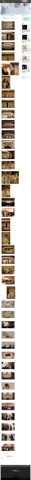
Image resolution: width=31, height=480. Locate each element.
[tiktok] (26, 466)
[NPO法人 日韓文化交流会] (3, 1)
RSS (27, 466)
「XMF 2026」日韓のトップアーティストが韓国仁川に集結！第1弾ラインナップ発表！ (26, 40)
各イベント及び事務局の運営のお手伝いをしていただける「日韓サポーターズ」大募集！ (26, 50)
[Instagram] (25, 466)
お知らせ (28, 58)
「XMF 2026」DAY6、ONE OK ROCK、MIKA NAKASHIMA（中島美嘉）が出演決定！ (26, 31)
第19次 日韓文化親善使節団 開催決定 (26, 60)
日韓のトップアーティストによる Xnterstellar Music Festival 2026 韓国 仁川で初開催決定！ (26, 70)
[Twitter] (23, 466)
